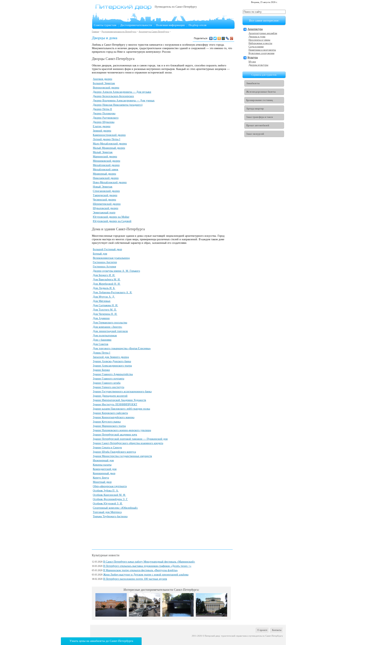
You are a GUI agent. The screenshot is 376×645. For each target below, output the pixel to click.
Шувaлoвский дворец (105, 208)
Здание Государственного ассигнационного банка (122, 391)
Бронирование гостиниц (259, 100)
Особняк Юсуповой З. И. (108, 503)
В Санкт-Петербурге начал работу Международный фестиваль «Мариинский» (149, 561)
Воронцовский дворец (106, 87)
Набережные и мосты (260, 43)
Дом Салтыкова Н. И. (105, 305)
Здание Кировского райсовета (110, 413)
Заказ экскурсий (255, 133)
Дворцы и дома (257, 36)
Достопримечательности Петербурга (118, 31)
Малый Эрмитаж (103, 152)
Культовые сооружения (261, 53)
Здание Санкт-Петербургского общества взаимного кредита (128, 443)
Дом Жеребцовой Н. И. (106, 283)
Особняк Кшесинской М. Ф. (109, 494)
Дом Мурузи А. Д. (104, 296)
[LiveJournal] (227, 38)
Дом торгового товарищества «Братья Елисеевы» (122, 348)
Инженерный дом (103, 460)
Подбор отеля (197, 25)
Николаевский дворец (106, 178)
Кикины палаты (102, 464)
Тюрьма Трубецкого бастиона (110, 516)
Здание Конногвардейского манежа (113, 417)
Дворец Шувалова (103, 122)
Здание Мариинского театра (109, 426)
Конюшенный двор (104, 473)
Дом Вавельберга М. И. (106, 279)
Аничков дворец (102, 79)
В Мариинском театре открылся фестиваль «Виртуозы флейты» (140, 570)
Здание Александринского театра (112, 365)
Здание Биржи (101, 370)
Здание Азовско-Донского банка (112, 361)
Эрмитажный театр (104, 212)
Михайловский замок (105, 169)
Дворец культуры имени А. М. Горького (116, 270)
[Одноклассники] (219, 38)
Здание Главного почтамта (108, 378)
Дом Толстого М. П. (105, 309)
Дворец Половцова (104, 113)
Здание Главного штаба (106, 382)
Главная (95, 31)
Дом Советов (100, 344)
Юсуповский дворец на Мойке (111, 216)
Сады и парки (256, 46)
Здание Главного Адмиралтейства (113, 374)
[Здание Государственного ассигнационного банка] (144, 615)
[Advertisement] (163, 533)
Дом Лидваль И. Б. (104, 288)
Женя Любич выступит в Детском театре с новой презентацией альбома (145, 574)
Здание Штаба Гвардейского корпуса (114, 451)
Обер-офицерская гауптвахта (110, 486)
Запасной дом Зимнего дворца (111, 357)
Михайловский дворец (106, 165)
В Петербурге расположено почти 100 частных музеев (135, 578)
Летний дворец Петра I (106, 139)
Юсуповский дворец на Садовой (112, 221)
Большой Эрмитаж (104, 83)
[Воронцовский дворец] (111, 615)
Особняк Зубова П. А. (106, 490)
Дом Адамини (101, 318)
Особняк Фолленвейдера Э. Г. (110, 499)
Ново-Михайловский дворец (110, 182)
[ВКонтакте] (211, 38)
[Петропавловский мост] (178, 615)
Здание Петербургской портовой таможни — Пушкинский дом (130, 438)
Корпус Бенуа (101, 477)
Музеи (252, 61)
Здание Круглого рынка (107, 421)
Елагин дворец (101, 126)
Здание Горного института (108, 387)
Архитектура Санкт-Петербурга (154, 31)
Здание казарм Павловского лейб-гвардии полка (121, 408)
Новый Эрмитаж (102, 186)
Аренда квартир (255, 108)
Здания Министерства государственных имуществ (122, 456)
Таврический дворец (105, 195)
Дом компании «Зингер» (107, 326)
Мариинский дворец (105, 156)
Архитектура (255, 29)
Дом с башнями (102, 339)
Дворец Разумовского (105, 117)
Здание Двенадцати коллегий (110, 395)
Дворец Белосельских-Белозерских (113, 96)
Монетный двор (102, 482)
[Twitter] (215, 38)
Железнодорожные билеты (261, 91)
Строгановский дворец (106, 191)
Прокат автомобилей (257, 125)
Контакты (276, 630)
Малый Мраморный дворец (109, 147)
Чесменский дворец (104, 199)
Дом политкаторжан (105, 335)
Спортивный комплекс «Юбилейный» (115, 507)
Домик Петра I (101, 352)
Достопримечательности (136, 25)
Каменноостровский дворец (109, 135)
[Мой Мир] (223, 38)
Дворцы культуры (258, 64)
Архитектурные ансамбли (263, 33)
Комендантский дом (105, 469)
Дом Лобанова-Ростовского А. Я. (112, 292)
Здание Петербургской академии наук (115, 434)
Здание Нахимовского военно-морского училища (122, 430)
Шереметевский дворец (107, 203)
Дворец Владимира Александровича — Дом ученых (124, 100)
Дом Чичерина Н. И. (105, 314)
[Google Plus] (232, 38)
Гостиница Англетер (105, 262)
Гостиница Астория (104, 266)
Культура (253, 57)
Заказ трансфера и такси (259, 117)
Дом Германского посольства (110, 322)
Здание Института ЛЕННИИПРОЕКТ (115, 404)
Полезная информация (170, 25)
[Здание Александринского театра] (211, 615)
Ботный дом (100, 253)
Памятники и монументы (262, 49)
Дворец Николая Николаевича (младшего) (118, 104)
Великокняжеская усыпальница (111, 258)
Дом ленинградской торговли (110, 331)
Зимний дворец (102, 130)
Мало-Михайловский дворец (110, 143)
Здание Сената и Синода (107, 447)
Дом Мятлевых (101, 301)
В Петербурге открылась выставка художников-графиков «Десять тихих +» (147, 566)
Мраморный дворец (104, 173)
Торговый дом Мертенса (107, 512)
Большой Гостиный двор (107, 249)
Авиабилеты (253, 83)
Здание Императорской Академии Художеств (119, 400)
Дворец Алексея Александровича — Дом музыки (122, 91)
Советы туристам (105, 25)
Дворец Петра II (102, 109)
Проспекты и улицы (259, 39)
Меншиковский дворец (106, 160)
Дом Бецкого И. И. (104, 275)
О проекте (262, 630)
